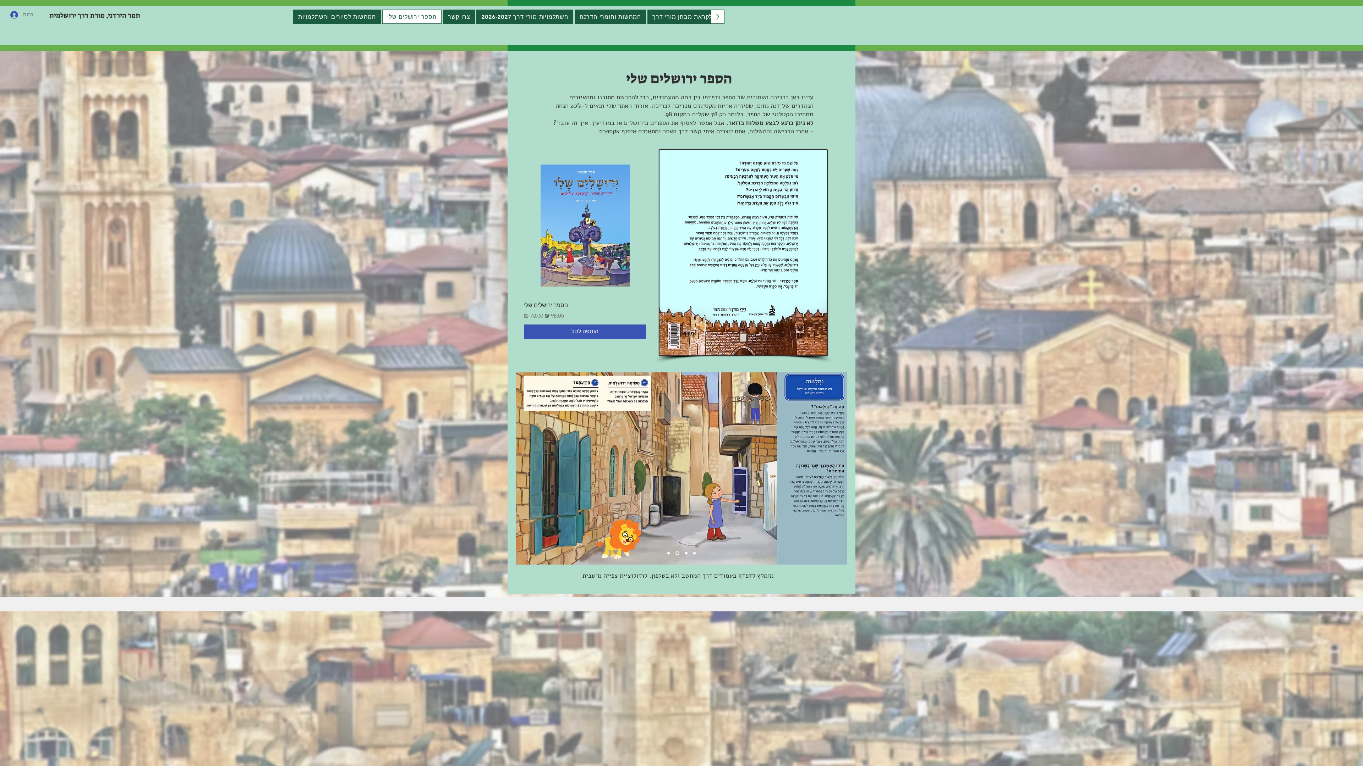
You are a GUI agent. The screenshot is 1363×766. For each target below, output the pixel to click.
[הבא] (837, 468)
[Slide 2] (676, 553)
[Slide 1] (668, 553)
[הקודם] (525, 468)
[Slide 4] (694, 553)
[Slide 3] (686, 553)
